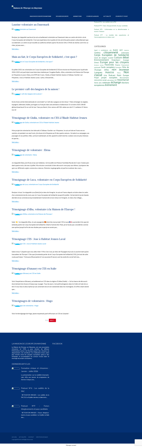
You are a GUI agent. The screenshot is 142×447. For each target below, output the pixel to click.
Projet (96, 77)
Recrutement (124, 78)
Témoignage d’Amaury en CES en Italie (34, 268)
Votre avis (98, 83)
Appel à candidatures (101, 50)
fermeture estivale (99, 65)
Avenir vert (118, 50)
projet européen (109, 77)
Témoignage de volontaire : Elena (31, 150)
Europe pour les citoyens (114, 62)
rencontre (98, 80)
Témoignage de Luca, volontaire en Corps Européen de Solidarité (49, 179)
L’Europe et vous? (122, 16)
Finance (117, 65)
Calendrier (126, 50)
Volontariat (123, 79)
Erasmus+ (116, 60)
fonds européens (108, 67)
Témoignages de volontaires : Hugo (32, 301)
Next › (52, 320)
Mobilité (109, 72)
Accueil (14, 437)
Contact (31, 437)
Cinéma (97, 52)
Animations (77, 16)
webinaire (106, 82)
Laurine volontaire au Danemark (30, 24)
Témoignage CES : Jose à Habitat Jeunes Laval (38, 239)
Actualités (22, 437)
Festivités (109, 64)
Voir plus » (15, 49)
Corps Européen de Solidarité (111, 55)
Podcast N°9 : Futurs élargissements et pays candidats (111, 26)
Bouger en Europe (62, 16)
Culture (118, 57)
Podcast (112, 75)
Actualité (107, 16)
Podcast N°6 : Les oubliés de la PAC (105, 22)
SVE (115, 80)
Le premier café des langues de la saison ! (35, 89)
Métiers (119, 73)
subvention (110, 80)
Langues (98, 72)
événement (111, 85)
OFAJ (105, 75)
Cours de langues (92, 16)
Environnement (101, 59)
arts (110, 50)
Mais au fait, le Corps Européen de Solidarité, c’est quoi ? (44, 56)
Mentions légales (42, 437)
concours (125, 52)
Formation (118, 67)
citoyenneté (111, 52)
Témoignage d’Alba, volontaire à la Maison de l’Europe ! (43, 209)
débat (126, 57)
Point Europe (123, 75)
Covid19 (110, 58)
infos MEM (110, 69)
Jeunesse (124, 69)
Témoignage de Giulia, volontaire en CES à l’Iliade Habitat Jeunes (49, 117)
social (104, 80)
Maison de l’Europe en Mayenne (40, 16)
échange (116, 82)
